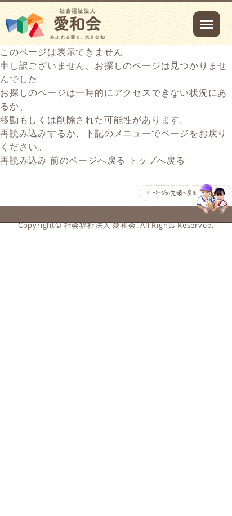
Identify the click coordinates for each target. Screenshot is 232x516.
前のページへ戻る (88, 160)
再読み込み (23, 160)
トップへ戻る (156, 160)
